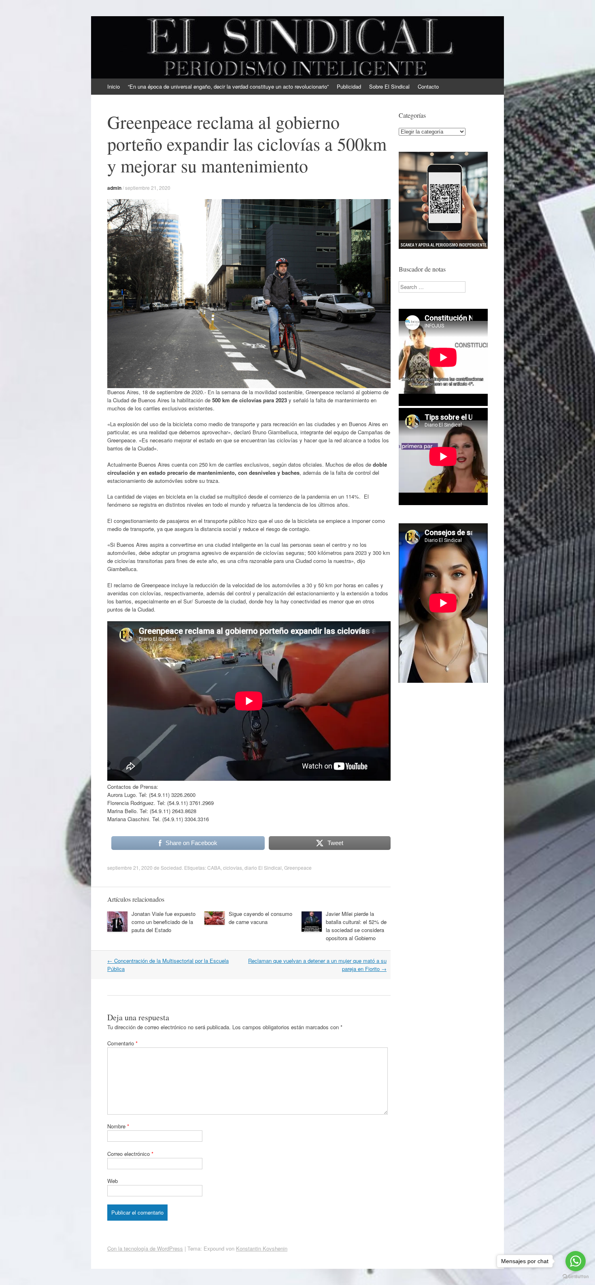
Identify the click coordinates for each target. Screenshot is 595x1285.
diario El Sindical (263, 867)
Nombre (118, 1126)
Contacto (428, 86)
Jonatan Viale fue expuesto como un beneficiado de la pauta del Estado (164, 922)
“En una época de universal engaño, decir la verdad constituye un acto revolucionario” (228, 86)
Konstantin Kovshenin (261, 1248)
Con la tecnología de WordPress (145, 1248)
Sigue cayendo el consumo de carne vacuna (260, 918)
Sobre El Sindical (389, 86)
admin (114, 187)
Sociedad (171, 867)
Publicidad (349, 86)
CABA (214, 867)
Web (112, 1181)
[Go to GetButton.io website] (576, 1276)
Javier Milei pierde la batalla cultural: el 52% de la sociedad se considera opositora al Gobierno (356, 926)
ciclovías (232, 867)
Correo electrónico (130, 1154)
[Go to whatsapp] (575, 1261)
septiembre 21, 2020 (147, 187)
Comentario (122, 1043)
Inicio (113, 86)
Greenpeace (298, 867)
